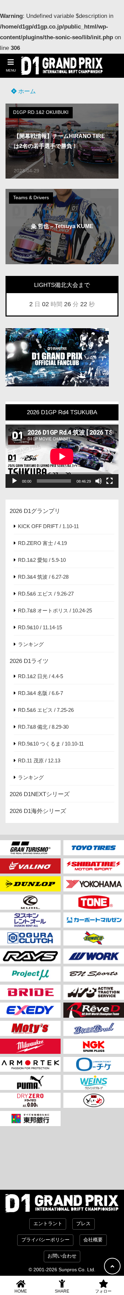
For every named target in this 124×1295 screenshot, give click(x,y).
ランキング (31, 644)
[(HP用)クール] (30, 902)
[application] (62, 456)
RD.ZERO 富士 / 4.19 (42, 543)
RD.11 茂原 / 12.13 (39, 760)
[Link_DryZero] (30, 1100)
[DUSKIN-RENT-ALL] (30, 920)
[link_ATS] (93, 992)
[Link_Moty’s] (30, 1028)
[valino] (30, 866)
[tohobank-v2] (30, 1118)
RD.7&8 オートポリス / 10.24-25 (55, 610)
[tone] (93, 902)
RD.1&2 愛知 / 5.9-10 (42, 560)
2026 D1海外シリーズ (38, 811)
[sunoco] (93, 937)
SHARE (62, 1291)
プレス (83, 1223)
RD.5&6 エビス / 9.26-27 (46, 594)
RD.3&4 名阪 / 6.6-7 (40, 693)
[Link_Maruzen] (93, 920)
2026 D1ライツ (29, 661)
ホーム (26, 91)
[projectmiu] (30, 974)
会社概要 (93, 1239)
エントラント (47, 1223)
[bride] (30, 992)
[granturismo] (30, 847)
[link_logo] (30, 937)
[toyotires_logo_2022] (93, 847)
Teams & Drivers (31, 197)
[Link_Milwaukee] (30, 1046)
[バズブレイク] (93, 1028)
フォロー (103, 1291)
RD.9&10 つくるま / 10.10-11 (51, 744)
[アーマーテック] (30, 1064)
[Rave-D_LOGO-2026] (93, 1010)
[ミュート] (98, 481)
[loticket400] (93, 1064)
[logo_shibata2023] (93, 866)
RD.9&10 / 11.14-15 (40, 627)
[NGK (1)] (93, 1046)
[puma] (30, 1082)
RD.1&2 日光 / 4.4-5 (40, 676)
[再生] (14, 481)
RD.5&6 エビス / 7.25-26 (46, 710)
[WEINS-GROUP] (93, 1082)
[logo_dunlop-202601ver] (30, 883)
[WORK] (93, 956)
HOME (20, 1291)
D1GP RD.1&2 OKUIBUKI (41, 112)
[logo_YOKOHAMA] (93, 883)
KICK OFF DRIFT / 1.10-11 (48, 526)
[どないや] (93, 1100)
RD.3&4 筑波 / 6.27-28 (43, 577)
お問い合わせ (62, 1256)
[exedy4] (30, 1010)
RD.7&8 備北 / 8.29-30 (43, 727)
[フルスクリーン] (109, 481)
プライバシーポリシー (45, 1239)
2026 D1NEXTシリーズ (40, 794)
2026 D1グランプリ (35, 511)
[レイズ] (30, 956)
